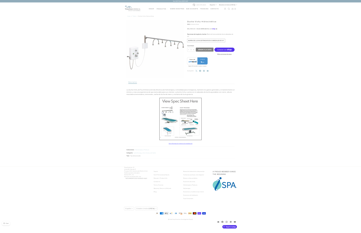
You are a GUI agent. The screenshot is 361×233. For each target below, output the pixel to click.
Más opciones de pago (224, 54)
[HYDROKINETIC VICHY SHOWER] (155, 49)
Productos (161, 9)
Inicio (128, 16)
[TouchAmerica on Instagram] (226, 222)
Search (156, 171)
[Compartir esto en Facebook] (201, 71)
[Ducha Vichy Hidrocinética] (180, 119)
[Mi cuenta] (225, 9)
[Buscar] (229, 9)
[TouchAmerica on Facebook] (222, 222)
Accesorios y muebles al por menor (193, 192)
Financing (204, 9)
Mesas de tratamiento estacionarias (193, 171)
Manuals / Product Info (160, 178)
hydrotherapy (137, 153)
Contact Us (157, 181)
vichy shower (146, 153)
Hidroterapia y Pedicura (142, 150)
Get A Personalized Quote (161, 175)
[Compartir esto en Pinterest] (205, 71)
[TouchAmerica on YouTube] (235, 222)
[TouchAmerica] (132, 8)
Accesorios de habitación (190, 195)
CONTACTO (214, 9)
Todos (134, 16)
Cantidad (190, 46)
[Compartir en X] (197, 71)
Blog (155, 192)
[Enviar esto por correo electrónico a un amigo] (208, 71)
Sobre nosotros (177, 9)
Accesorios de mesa (189, 181)
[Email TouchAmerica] (218, 222)
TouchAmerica (176, 219)
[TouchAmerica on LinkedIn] (231, 222)
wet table (153, 153)
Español (212, 5)
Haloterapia (186, 188)
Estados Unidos (227, 5)
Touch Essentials (188, 198)
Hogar (151, 9)
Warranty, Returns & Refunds (162, 188)
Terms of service (158, 185)
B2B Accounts (192, 9)
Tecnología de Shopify (187, 219)
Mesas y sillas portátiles (190, 178)
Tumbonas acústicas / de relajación (193, 175)
